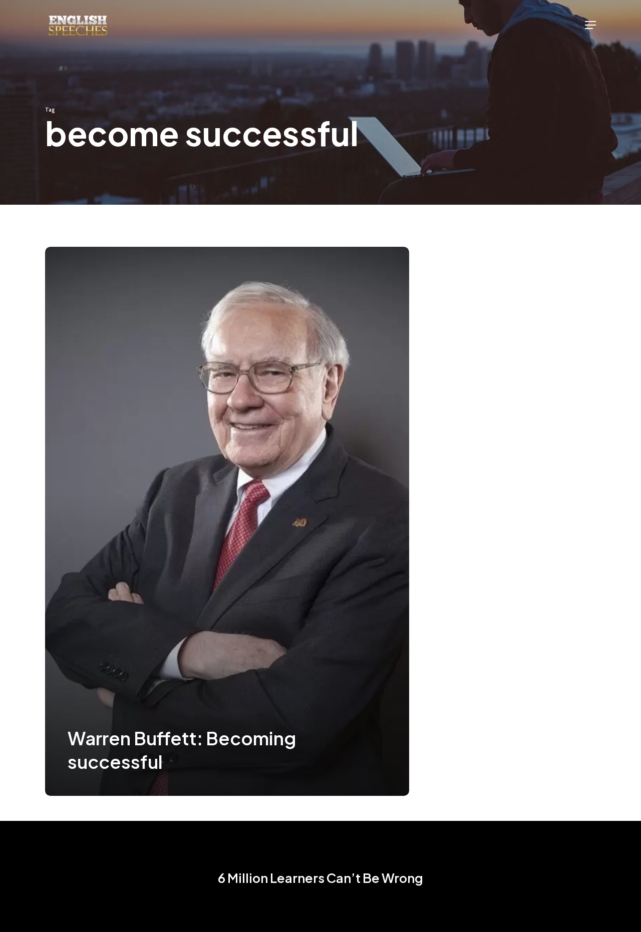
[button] (590, 25)
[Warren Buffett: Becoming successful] (227, 521)
